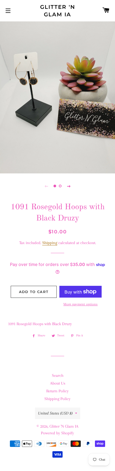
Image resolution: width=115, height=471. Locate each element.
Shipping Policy (57, 398)
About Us (57, 383)
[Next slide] (69, 186)
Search (57, 375)
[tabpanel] (57, 96)
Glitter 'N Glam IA (57, 11)
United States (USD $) (55, 413)
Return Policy (57, 391)
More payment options (80, 304)
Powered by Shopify (57, 433)
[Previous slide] (46, 186)
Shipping (49, 242)
